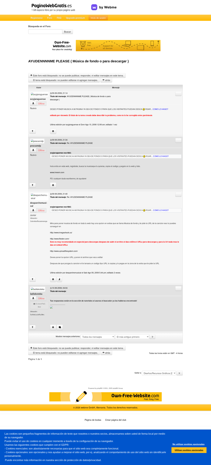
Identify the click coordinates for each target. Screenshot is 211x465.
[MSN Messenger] (60, 327)
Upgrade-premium (75, 17)
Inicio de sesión (98, 17)
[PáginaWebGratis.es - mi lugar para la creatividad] (59, 7)
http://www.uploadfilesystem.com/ (64, 251)
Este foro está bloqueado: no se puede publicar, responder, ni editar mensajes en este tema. (78, 75)
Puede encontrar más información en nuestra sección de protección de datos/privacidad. (53, 460)
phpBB (99, 388)
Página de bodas (93, 419)
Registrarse (37, 17)
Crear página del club (115, 419)
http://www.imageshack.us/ (61, 232)
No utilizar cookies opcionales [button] (189, 444)
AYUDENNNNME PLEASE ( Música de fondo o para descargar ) (78, 61)
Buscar (67, 31)
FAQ (59, 17)
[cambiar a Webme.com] (104, 4)
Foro (49, 17)
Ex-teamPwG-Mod (40, 305)
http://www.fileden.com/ (59, 238)
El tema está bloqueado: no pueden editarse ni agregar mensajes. (65, 80)
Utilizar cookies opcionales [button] (189, 450)
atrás (107, 80)
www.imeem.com (57, 172)
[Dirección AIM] (59, 279)
